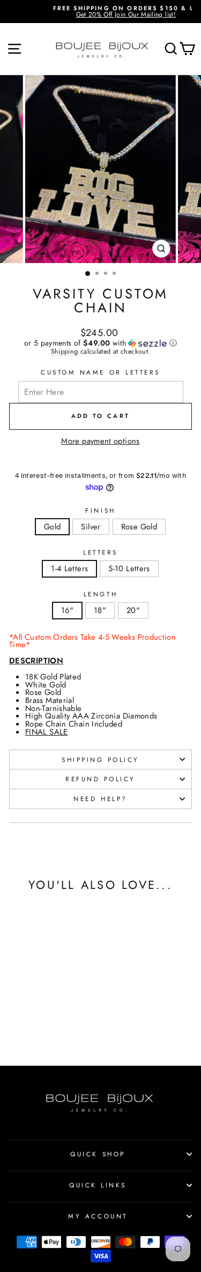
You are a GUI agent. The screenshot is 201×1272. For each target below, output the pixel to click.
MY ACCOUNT (97, 1216)
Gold (52, 527)
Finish (100, 510)
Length (100, 594)
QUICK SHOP (97, 1153)
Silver (90, 527)
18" (100, 610)
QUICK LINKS (97, 1184)
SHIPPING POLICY (100, 759)
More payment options (100, 441)
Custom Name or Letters (100, 372)
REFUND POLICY (100, 778)
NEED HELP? (100, 798)
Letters (100, 552)
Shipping (64, 352)
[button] (100, 343)
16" (67, 610)
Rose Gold (139, 527)
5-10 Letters (129, 568)
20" (133, 610)
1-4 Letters (69, 568)
